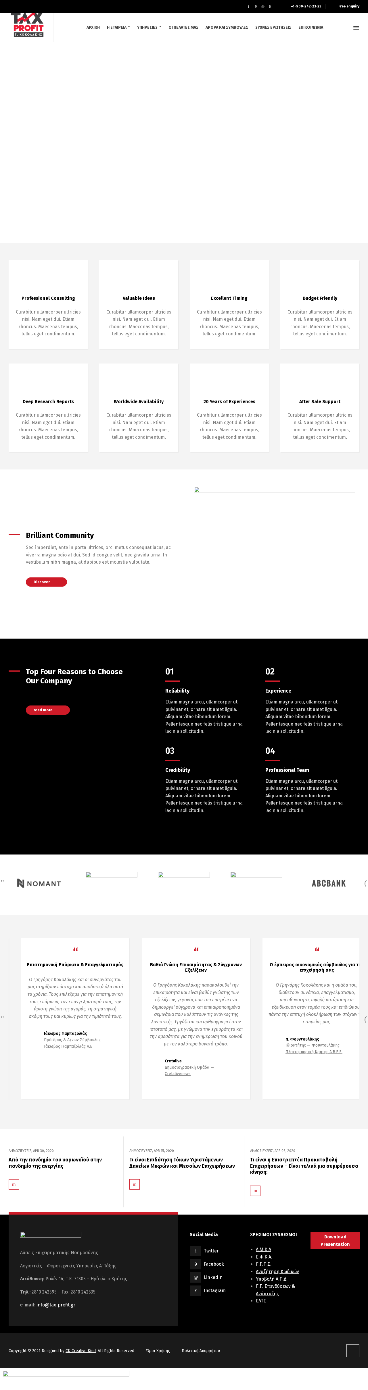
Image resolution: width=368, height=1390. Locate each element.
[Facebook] (255, 7)
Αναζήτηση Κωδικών (277, 1271)
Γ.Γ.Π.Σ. (263, 1264)
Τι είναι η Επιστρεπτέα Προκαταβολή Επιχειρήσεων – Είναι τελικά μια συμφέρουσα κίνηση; (304, 1166)
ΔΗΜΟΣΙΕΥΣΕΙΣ (20, 1151)
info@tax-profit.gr (56, 1305)
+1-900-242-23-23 (306, 6)
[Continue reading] (14, 1180)
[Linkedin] (262, 7)
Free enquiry (348, 6)
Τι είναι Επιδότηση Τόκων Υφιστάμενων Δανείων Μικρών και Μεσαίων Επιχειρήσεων (182, 1163)
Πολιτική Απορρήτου (201, 1350)
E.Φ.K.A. (264, 1257)
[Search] (346, 27)
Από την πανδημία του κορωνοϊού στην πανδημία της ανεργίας (55, 1163)
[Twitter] (248, 7)
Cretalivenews (165, 1073)
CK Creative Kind (81, 1350)
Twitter (211, 1251)
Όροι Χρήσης (158, 1350)
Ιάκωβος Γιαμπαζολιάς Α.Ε (56, 1046)
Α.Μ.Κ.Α (263, 1249)
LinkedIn (213, 1277)
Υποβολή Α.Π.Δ (272, 1279)
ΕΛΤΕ (261, 1301)
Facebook (214, 1264)
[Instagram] (270, 7)
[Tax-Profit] (27, 23)
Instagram (215, 1290)
